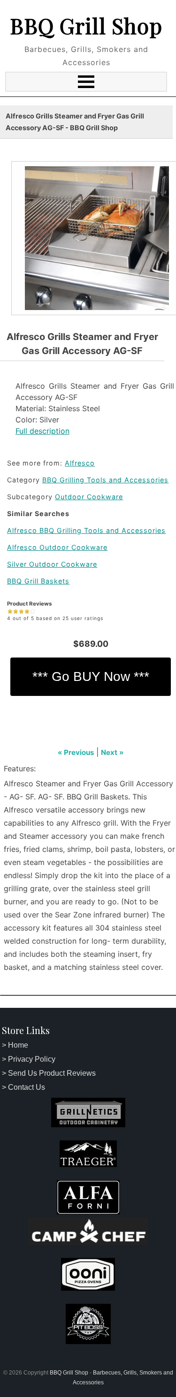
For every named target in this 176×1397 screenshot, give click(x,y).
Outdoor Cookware (89, 497)
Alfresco (80, 463)
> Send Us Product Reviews (49, 1073)
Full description (42, 431)
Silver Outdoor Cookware (52, 564)
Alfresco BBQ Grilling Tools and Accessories (86, 530)
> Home (15, 1045)
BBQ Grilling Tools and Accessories (105, 480)
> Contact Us (23, 1087)
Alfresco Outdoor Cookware (57, 547)
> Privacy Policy (28, 1059)
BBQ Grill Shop (86, 25)
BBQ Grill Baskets (38, 581)
